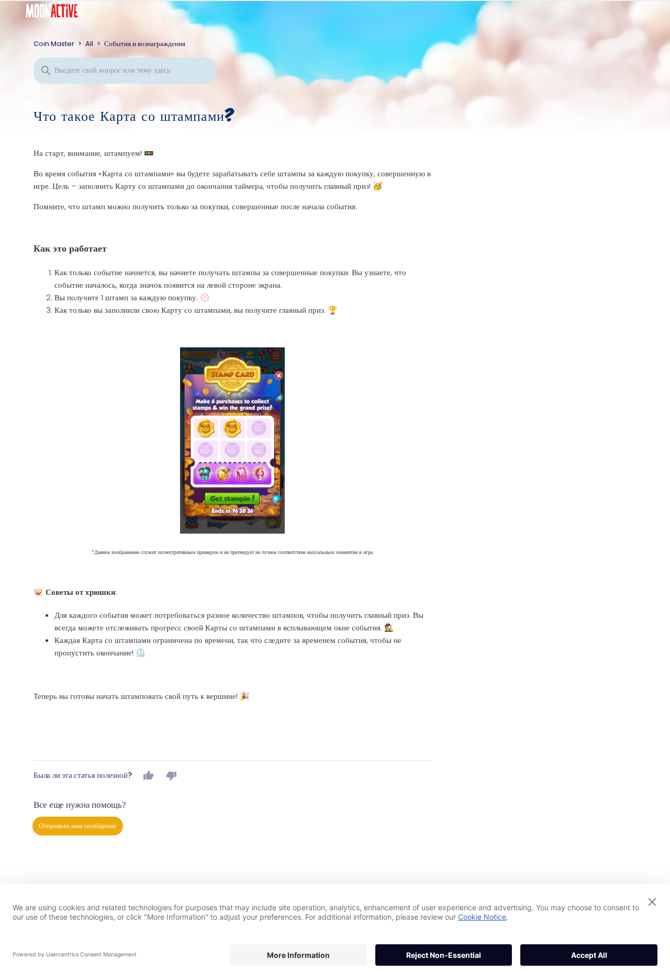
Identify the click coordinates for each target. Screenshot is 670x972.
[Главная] (60, 13)
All (89, 44)
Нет (171, 775)
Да (148, 775)
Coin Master (54, 44)
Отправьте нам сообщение (78, 826)
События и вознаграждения (144, 44)
